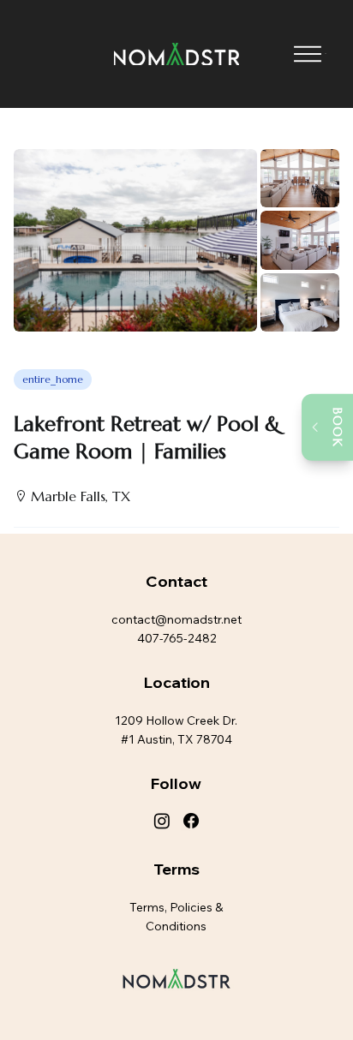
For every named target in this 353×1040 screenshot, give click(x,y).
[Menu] (307, 54)
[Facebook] (191, 820)
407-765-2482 (177, 638)
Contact (176, 581)
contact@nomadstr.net (176, 619)
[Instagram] (162, 820)
